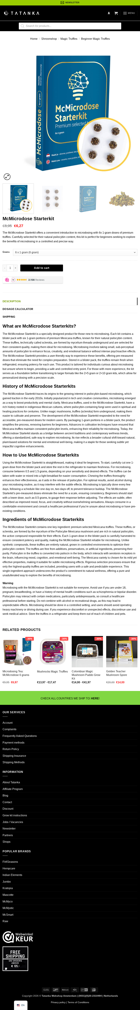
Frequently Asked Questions (20, 735)
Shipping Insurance (14, 755)
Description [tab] (12, 301)
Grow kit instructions (15, 815)
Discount (8, 808)
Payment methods (13, 742)
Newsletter (9, 828)
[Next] (130, 113)
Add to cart (41, 267)
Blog (5, 795)
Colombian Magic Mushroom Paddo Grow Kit (86, 675)
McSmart (8, 914)
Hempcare (9, 868)
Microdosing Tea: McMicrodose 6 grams (16, 673)
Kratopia (8, 888)
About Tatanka (11, 782)
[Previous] (9, 113)
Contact (7, 802)
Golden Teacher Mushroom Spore (116, 673)
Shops (6, 841)
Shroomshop (49, 38)
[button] (116, 13)
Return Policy (11, 749)
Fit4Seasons (10, 861)
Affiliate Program (13, 788)
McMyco (8, 901)
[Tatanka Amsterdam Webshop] (21, 13)
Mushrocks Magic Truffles (52, 671)
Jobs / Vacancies (13, 821)
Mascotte (8, 894)
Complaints (9, 729)
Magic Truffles (68, 38)
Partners (8, 835)
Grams (6, 252)
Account (7, 722)
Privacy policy (58, 1002)
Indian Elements (12, 875)
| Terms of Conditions (77, 1002)
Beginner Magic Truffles (95, 38)
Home (34, 38)
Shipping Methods (14, 762)
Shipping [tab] (9, 316)
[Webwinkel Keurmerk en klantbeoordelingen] (18, 936)
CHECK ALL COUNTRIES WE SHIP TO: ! (70, 698)
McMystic (8, 908)
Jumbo (7, 881)
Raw (5, 921)
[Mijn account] (109, 13)
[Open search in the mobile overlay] (70, 26)
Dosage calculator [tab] (18, 309)
